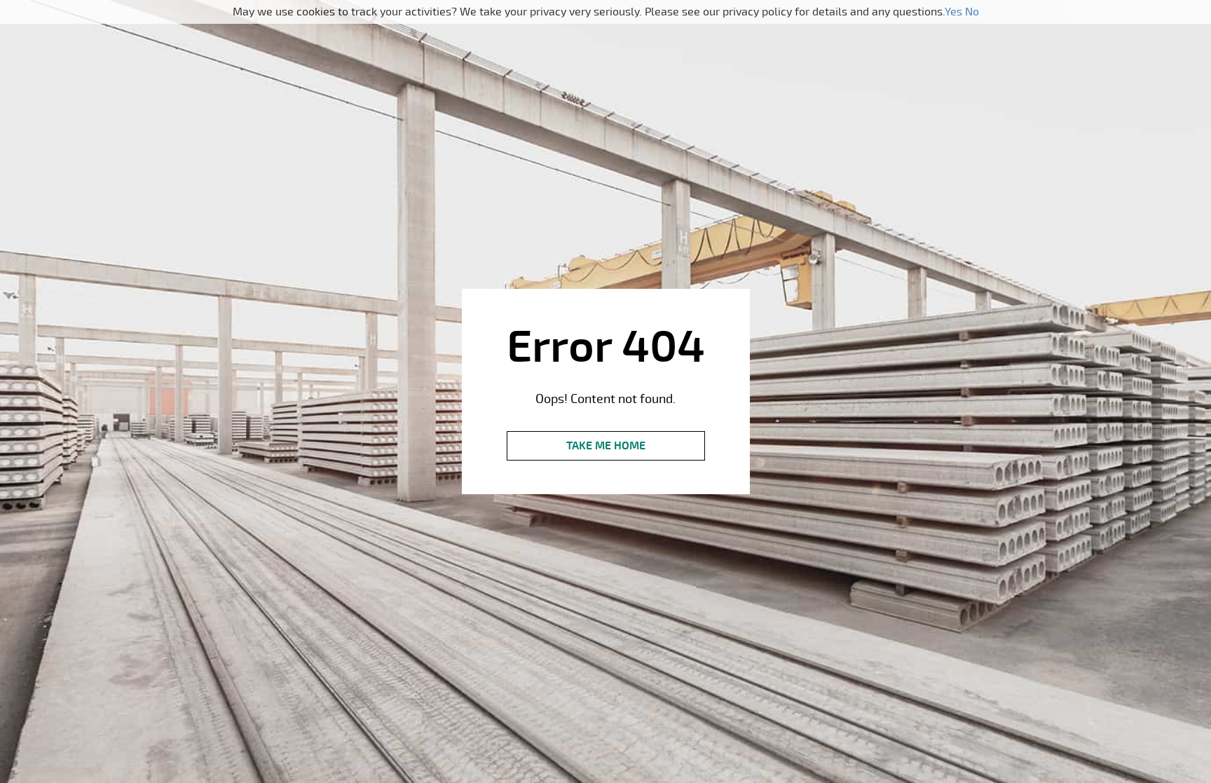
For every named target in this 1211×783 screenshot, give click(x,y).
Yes (953, 12)
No (972, 12)
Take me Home (605, 446)
